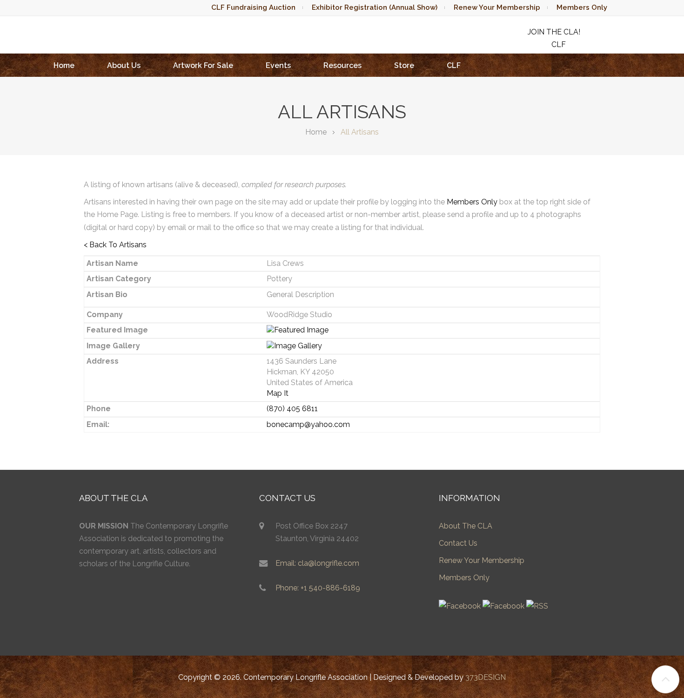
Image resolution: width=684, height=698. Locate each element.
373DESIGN (485, 677)
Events (278, 65)
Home (64, 65)
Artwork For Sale (203, 65)
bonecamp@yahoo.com (308, 424)
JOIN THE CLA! (554, 31)
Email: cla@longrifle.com (317, 563)
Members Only (582, 7)
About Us (124, 65)
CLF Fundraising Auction (253, 7)
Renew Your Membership (497, 7)
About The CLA (465, 526)
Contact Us (458, 543)
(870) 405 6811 (292, 408)
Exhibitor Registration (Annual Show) (374, 7)
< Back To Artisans (115, 244)
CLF (454, 65)
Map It (277, 393)
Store (404, 65)
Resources (342, 65)
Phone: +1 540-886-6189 (317, 587)
